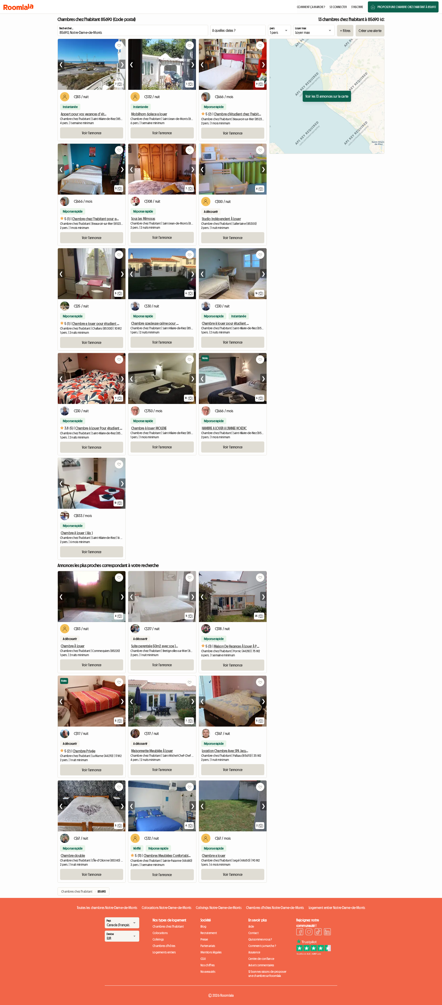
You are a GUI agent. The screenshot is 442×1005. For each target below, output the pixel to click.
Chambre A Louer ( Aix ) (77, 533)
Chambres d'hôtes (164, 945)
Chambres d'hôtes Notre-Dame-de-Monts (275, 907)
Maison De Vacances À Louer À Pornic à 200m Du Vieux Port (254, 646)
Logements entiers (164, 952)
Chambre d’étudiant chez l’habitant (238, 114)
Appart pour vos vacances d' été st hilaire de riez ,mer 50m (102, 114)
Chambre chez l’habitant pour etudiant (99, 219)
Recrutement (209, 933)
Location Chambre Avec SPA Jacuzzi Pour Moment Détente (242, 751)
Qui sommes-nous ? (260, 939)
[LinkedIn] (327, 932)
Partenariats (208, 945)
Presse (204, 939)
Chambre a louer (213, 855)
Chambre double (73, 855)
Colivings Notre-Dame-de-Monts (218, 907)
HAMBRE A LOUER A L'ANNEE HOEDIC (224, 428)
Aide (251, 926)
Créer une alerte (370, 30)
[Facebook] (299, 932)
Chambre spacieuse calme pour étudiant (159, 323)
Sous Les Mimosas (143, 218)
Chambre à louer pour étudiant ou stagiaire (232, 323)
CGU (203, 958)
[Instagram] (308, 932)
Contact (253, 933)
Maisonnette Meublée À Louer (152, 751)
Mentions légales (211, 952)
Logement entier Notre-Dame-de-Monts (337, 907)
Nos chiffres (208, 965)
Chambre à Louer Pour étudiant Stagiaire (103, 428)
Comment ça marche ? (262, 945)
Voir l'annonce (91, 133)
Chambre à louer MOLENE (148, 428)
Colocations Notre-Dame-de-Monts (166, 907)
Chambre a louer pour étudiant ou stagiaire (103, 323)
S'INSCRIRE (357, 7)
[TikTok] (318, 932)
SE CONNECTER (338, 7)
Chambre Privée (84, 751)
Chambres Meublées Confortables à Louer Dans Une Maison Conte (190, 855)
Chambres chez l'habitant (168, 926)
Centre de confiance (261, 958)
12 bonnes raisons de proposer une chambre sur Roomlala (267, 973)
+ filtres (345, 30)
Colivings (158, 939)
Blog (203, 926)
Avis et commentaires (261, 965)
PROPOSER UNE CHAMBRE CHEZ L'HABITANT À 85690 (407, 7)
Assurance (254, 952)
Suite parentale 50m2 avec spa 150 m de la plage (165, 646)
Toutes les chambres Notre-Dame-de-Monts (107, 907)
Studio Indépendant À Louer (221, 219)
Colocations (160, 933)
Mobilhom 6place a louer (149, 114)
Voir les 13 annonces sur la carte (326, 96)
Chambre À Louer (72, 646)
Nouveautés (208, 971)
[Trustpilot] (313, 953)
